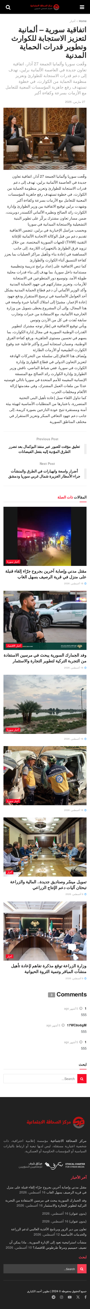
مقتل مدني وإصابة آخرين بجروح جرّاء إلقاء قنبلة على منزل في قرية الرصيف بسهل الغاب (46, 574)
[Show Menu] (82, 7)
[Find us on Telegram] (53, 1297)
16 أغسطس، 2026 (74, 583)
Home (83, 21)
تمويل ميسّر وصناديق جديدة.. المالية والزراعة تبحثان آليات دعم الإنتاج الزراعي (48, 884)
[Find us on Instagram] (61, 1297)
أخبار (72, 21)
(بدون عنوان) (78, 1213)
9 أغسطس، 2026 (75, 894)
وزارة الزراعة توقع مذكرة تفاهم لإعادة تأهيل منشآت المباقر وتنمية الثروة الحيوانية (49, 968)
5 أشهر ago (71, 1008)
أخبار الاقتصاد (14, 645)
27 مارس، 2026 (75, 101)
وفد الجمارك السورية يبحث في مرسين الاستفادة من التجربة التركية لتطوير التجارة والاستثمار (45, 658)
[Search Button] (8, 7)
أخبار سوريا (13, 561)
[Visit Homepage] (45, 7)
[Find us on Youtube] (70, 1297)
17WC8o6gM (77, 1025)
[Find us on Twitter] (78, 1297)
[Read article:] (45, 704)
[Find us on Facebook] (85, 1297)
